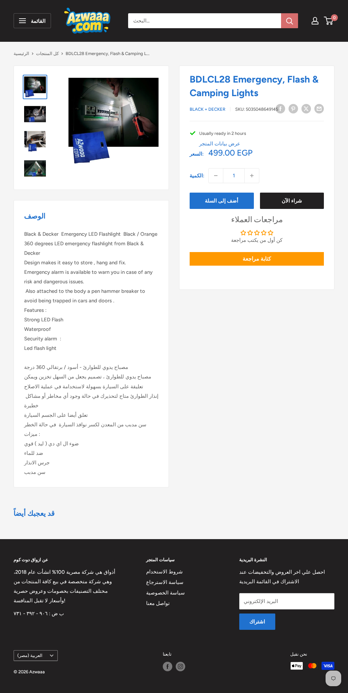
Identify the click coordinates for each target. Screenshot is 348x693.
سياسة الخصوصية (165, 593)
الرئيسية (21, 53)
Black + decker (207, 109)
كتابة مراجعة (257, 258)
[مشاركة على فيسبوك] (280, 108)
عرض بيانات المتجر (219, 144)
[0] (329, 21)
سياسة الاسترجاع (165, 582)
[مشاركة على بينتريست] (293, 108)
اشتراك (257, 622)
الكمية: (197, 176)
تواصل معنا (158, 603)
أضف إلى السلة (221, 201)
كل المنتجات (47, 53)
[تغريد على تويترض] (306, 108)
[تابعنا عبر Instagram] (180, 666)
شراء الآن (292, 201)
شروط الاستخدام (164, 572)
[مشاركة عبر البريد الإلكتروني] (319, 108)
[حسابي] (315, 20)
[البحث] (289, 20)
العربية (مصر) (29, 655)
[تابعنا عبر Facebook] (167, 666)
